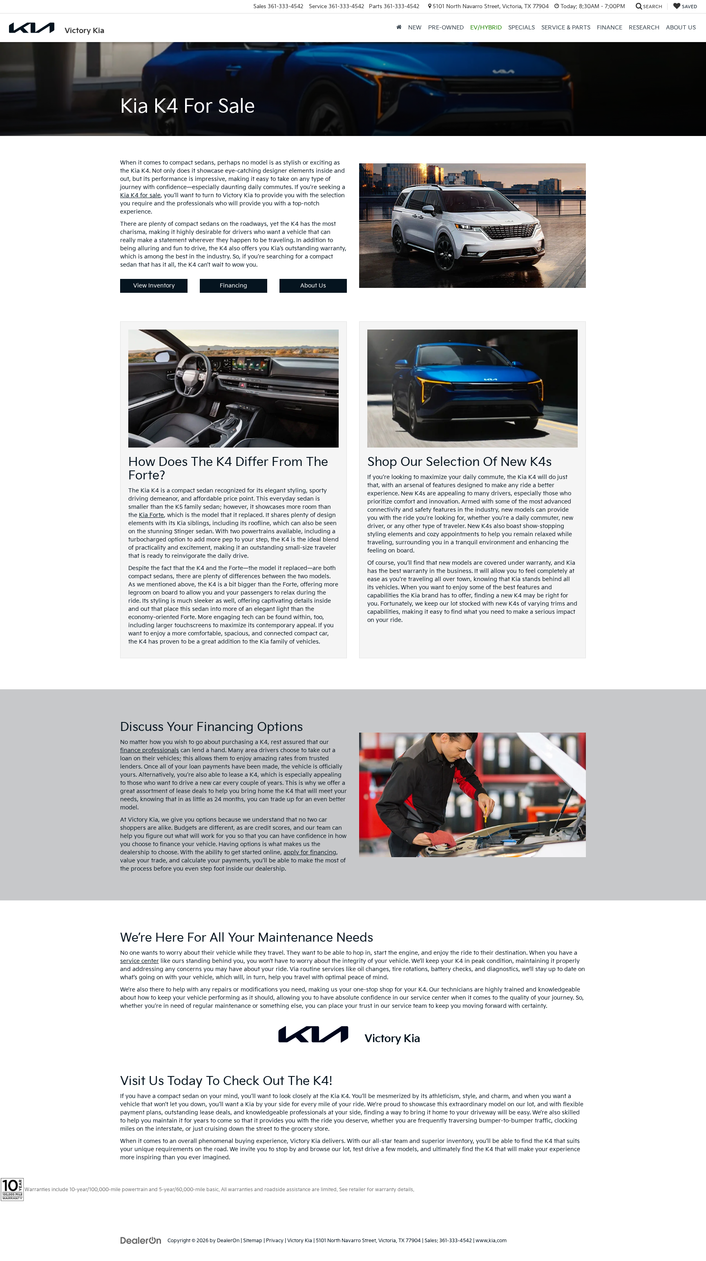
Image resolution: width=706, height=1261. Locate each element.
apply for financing (310, 852)
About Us (313, 285)
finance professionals (149, 750)
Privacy (275, 1241)
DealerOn (228, 1241)
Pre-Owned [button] (446, 27)
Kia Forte (151, 515)
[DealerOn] (141, 1240)
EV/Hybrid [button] (486, 27)
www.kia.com (491, 1241)
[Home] (399, 27)
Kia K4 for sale (140, 195)
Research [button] (644, 27)
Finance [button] (609, 27)
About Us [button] (681, 27)
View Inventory (154, 285)
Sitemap (252, 1241)
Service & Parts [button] (565, 27)
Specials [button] (521, 27)
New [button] (415, 27)
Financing (233, 285)
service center (139, 961)
